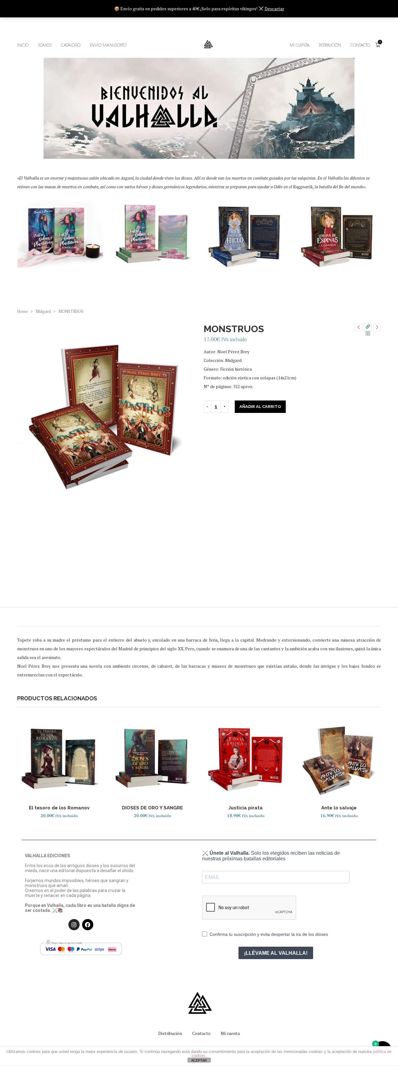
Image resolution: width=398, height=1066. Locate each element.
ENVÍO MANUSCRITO (108, 45)
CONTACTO (360, 45)
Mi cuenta (230, 1033)
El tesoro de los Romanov (59, 808)
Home (22, 311)
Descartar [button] (274, 8)
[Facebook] (87, 924)
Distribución (330, 45)
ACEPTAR (199, 1060)
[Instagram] (74, 924)
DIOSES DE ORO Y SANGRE (152, 808)
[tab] (199, 617)
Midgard (43, 311)
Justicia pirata (246, 808)
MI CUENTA (300, 45)
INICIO (23, 45)
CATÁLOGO (71, 45)
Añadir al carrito (260, 406)
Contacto (201, 1033)
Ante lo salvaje (339, 808)
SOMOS (45, 45)
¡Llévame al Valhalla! (276, 953)
